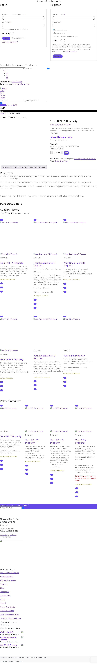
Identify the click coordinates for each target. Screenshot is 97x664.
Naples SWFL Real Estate (9, 573)
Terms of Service (6, 577)
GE (7, 78)
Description (7, 167)
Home (2, 113)
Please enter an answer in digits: (15, 29)
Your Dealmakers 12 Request (44, 357)
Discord (3, 603)
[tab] (7, 167)
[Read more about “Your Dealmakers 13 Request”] (35, 220)
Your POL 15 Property (31, 441)
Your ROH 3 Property (11, 263)
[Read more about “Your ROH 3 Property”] (1, 220)
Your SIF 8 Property (74, 355)
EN (4, 71)
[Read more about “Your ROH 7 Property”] (1, 316)
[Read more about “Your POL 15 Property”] (26, 406)
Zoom (2, 599)
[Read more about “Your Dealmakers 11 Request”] (64, 220)
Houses (77, 159)
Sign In (2, 111)
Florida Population (7, 611)
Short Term (64, 161)
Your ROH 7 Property (11, 359)
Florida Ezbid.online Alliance (10, 618)
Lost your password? (10, 42)
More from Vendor (37, 167)
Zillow (2, 588)
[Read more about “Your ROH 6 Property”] (51, 406)
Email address (59, 14)
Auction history (21, 167)
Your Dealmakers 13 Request (44, 264)
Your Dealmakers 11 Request (74, 264)
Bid (66, 153)
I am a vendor (59, 33)
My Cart (3, 105)
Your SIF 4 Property (80, 441)
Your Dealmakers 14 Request (8, 638)
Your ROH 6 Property (56, 441)
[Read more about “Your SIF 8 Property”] (64, 316)
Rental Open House (88, 159)
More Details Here (61, 137)
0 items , (11, 105)
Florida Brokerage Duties (9, 615)
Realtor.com (4, 592)
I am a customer (60, 30)
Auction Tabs (5, 596)
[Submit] (48, 68)
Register (57, 56)
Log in (6, 38)
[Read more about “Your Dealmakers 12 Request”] (35, 316)
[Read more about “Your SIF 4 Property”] (76, 406)
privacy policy (71, 51)
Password (6, 22)
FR (7, 76)
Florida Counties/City (8, 607)
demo (57, 161)
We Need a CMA (6, 632)
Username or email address (13, 14)
